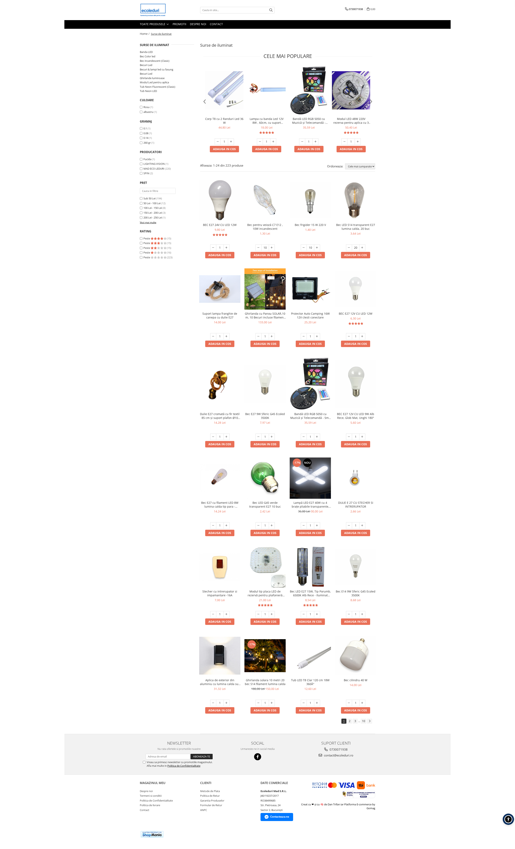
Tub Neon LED (148, 91)
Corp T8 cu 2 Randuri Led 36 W (224, 121)
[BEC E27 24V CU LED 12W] (219, 200)
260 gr (147, 142)
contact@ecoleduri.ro (338, 755)
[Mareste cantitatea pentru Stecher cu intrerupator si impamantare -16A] (227, 614)
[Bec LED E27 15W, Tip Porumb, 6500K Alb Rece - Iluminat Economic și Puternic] (310, 566)
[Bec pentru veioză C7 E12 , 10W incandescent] (265, 200)
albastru (148, 112)
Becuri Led (146, 65)
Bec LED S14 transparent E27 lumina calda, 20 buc (355, 227)
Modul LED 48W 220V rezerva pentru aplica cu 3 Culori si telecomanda (351, 121)
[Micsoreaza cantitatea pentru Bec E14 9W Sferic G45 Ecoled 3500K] (349, 614)
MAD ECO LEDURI (153, 168)
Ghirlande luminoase (152, 78)
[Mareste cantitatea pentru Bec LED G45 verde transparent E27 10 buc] (272, 525)
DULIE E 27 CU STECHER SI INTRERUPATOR (355, 504)
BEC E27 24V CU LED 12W (220, 225)
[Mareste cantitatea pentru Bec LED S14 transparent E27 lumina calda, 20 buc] (362, 247)
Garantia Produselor (212, 800)
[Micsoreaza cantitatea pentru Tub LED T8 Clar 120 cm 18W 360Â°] (304, 703)
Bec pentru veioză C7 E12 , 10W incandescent (265, 227)
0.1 (145, 128)
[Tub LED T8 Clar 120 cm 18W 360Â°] (310, 655)
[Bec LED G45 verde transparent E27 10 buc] (265, 478)
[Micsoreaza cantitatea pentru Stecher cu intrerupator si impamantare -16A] (213, 614)
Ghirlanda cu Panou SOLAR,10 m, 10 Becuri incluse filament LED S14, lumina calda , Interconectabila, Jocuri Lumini (265, 315)
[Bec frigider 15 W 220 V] (310, 200)
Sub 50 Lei (149, 198)
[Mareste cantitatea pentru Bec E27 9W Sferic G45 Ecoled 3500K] (272, 437)
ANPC (203, 810)
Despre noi (198, 24)
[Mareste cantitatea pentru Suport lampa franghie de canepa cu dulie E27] (227, 336)
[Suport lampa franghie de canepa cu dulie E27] (219, 289)
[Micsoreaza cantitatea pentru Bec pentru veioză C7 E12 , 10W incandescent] (258, 247)
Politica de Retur (210, 795)
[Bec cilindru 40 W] (355, 655)
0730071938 (338, 749)
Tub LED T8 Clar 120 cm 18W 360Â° (310, 682)
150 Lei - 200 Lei (152, 212)
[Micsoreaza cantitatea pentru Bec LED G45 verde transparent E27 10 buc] (258, 525)
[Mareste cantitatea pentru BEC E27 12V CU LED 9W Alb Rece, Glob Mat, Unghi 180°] (362, 437)
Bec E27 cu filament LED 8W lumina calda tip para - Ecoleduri (219, 504)
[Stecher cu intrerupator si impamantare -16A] (219, 567)
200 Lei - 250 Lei (152, 217)
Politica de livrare (150, 805)
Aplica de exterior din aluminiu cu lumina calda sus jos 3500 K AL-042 (220, 682)
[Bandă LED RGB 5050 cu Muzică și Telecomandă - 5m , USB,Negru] (309, 90)
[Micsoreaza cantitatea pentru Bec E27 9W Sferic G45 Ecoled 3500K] (258, 437)
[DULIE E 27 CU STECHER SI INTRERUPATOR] (355, 478)
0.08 (145, 133)
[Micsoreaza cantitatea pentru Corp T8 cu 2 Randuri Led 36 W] (218, 141)
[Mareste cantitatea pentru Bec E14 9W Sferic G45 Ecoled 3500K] (362, 614)
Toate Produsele (153, 24)
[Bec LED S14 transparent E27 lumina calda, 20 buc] (355, 200)
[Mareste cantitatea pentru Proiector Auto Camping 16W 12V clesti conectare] (317, 336)
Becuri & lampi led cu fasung (156, 69)
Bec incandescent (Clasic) (154, 61)
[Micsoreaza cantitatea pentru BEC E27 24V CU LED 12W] (213, 247)
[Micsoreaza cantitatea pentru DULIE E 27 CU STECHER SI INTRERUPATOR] (349, 525)
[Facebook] (257, 756)
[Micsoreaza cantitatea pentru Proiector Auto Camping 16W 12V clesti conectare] (304, 336)
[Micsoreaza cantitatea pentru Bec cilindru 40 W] (349, 703)
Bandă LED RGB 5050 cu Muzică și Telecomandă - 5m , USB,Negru (308, 121)
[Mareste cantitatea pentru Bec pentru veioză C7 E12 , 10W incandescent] (272, 247)
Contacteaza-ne (279, 816)
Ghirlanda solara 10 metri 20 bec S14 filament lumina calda (265, 682)
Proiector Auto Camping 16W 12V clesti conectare (310, 315)
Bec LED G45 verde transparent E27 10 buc (265, 504)
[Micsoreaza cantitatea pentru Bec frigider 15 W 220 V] (304, 247)
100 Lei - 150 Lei (152, 208)
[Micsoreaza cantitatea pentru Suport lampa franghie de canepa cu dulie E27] (213, 336)
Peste (147, 238)
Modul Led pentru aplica (154, 82)
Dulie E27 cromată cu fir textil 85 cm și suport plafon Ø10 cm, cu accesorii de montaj (220, 416)
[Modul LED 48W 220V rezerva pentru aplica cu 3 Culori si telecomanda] (351, 90)
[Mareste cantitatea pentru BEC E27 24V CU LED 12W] (227, 247)
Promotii (179, 24)
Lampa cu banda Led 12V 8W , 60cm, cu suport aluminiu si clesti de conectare (266, 121)
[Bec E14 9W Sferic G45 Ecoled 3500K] (355, 567)
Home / (145, 34)
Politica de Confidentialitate (183, 766)
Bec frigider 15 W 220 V (310, 225)
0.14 (145, 138)
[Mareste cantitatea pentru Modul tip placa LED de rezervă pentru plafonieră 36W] (272, 614)
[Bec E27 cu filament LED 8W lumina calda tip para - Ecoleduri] (219, 478)
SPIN (146, 173)
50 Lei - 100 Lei (152, 203)
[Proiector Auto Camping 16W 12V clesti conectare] (310, 289)
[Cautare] (271, 10)
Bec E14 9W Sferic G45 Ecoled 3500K (355, 593)
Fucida (147, 159)
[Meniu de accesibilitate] (508, 819)
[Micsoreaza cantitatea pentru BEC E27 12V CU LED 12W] (349, 336)
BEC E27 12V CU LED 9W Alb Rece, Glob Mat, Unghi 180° (355, 416)
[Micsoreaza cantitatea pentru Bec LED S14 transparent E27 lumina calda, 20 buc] (349, 247)
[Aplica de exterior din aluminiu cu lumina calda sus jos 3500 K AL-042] (219, 656)
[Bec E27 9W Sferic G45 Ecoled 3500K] (265, 384)
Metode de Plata (210, 791)
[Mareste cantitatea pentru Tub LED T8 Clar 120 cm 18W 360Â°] (317, 703)
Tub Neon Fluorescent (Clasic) (157, 87)
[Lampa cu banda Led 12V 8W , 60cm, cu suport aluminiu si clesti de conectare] (266, 90)
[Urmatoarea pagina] (369, 721)
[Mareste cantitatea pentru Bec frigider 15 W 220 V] (317, 247)
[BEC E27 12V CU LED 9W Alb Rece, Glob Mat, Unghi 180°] (355, 384)
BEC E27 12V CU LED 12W (355, 313)
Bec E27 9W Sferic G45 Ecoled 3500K (265, 416)
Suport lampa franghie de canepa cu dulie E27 (219, 315)
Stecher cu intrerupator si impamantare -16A (219, 593)
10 (363, 721)
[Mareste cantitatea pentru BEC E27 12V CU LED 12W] (362, 336)
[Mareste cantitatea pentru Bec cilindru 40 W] (362, 703)
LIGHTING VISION (154, 164)
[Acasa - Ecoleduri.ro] (160, 10)
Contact (216, 24)
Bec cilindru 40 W (355, 680)
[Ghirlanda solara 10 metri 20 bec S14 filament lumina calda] (265, 655)
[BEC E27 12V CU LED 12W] (355, 289)
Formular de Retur (211, 805)
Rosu (146, 107)
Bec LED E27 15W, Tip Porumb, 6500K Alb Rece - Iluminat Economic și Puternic (310, 593)
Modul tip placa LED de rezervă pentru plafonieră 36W (265, 593)
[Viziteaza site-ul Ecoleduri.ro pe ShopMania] (152, 834)
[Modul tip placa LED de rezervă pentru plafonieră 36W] (265, 566)
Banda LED (146, 52)
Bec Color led (147, 56)
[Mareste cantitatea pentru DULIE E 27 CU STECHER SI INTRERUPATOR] (362, 525)
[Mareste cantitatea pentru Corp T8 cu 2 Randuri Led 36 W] (231, 141)
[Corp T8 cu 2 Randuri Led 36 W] (224, 90)
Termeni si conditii (151, 795)
